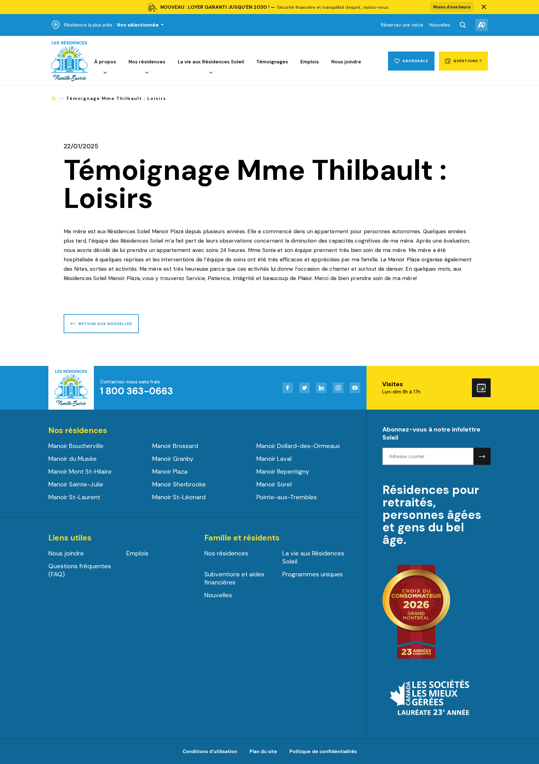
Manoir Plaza (169, 471)
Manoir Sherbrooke (179, 484)
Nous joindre (346, 62)
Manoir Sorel (274, 484)
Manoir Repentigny (282, 471)
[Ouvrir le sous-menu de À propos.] (105, 73)
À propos (105, 62)
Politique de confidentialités (323, 751)
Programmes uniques (312, 574)
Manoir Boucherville (76, 446)
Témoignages (272, 62)
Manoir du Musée (72, 459)
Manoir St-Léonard (179, 497)
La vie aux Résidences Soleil (211, 62)
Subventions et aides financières (234, 578)
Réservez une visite (402, 25)
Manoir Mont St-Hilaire (80, 471)
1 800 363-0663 (136, 391)
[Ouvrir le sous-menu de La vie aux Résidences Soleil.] (210, 73)
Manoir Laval (274, 459)
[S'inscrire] (482, 456)
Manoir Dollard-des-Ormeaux (298, 446)
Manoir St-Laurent (74, 497)
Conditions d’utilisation (209, 751)
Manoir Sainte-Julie (75, 484)
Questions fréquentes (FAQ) (79, 570)
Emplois (309, 62)
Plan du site (263, 751)
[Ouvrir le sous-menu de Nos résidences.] (146, 73)
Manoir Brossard (175, 446)
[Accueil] (69, 79)
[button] (484, 7)
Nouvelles (440, 25)
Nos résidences (147, 62)
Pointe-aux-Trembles (286, 497)
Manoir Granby (172, 459)
